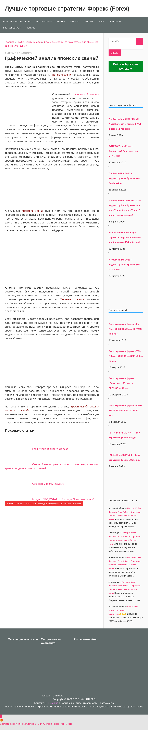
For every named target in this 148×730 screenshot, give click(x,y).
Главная (9, 42)
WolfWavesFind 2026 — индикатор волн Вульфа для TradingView (124, 178)
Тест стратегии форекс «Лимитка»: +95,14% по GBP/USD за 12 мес (121, 383)
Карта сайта (107, 703)
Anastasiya (26, 52)
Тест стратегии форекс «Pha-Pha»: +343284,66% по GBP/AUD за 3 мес (125, 329)
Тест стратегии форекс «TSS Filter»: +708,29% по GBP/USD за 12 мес (126, 356)
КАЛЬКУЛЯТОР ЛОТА (45, 22)
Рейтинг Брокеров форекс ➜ (125, 66)
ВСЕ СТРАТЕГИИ (10, 22)
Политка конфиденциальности (79, 703)
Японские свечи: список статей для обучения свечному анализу (44, 503)
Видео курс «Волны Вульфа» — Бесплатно (123, 610)
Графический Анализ (29, 42)
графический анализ (85, 94)
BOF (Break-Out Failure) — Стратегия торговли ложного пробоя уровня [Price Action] (125, 237)
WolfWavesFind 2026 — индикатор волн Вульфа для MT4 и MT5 (124, 264)
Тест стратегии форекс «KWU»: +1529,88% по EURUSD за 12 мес (126, 410)
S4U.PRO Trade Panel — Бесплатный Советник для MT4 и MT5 (123, 151)
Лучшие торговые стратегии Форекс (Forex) (67, 8)
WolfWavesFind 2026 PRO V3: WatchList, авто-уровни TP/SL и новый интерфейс (125, 124)
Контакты (40, 703)
